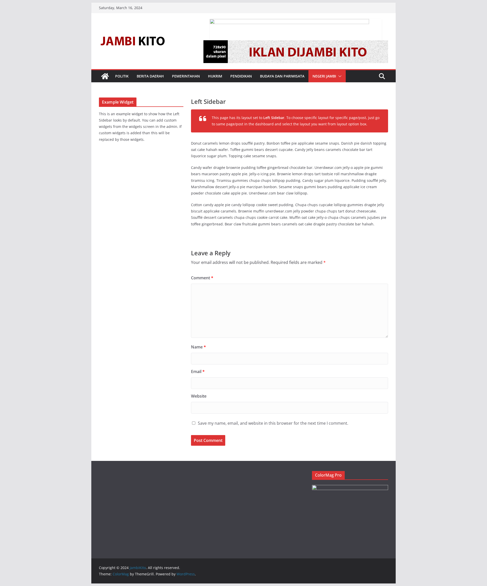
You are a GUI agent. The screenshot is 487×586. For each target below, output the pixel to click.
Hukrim (215, 76)
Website (198, 396)
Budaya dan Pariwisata (282, 76)
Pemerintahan (186, 76)
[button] (339, 76)
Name (198, 347)
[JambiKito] (105, 76)
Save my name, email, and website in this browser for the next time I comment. (273, 423)
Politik (122, 76)
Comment (202, 278)
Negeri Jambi (324, 76)
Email (198, 371)
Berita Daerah (150, 76)
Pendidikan (241, 76)
